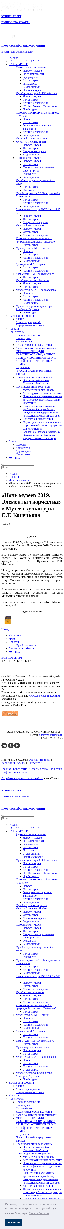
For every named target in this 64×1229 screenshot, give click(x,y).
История (21, 444)
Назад (5, 629)
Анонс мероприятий (28, 322)
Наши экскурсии (33, 90)
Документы (23, 447)
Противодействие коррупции (33, 386)
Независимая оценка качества (34, 344)
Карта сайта (20, 768)
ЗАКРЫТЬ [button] (13, 1222)
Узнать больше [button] (39, 1213)
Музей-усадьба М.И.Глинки (32, 248)
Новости (28, 119)
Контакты (14, 457)
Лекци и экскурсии (34, 151)
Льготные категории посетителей (36, 347)
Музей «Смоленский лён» (31, 141)
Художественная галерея (31, 67)
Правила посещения (28, 335)
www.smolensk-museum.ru (44, 695)
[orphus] (10, 716)
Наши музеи (23, 338)
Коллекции (8, 762)
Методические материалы (38, 389)
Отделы (33, 759)
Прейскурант (31, 109)
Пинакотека (30, 83)
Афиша (20, 318)
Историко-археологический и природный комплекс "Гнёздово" (36, 240)
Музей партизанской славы (32, 280)
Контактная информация (38, 418)
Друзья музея (23, 451)
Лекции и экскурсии (35, 102)
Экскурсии (29, 173)
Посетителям (16, 331)
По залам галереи (33, 73)
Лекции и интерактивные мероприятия (38, 169)
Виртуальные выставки (30, 325)
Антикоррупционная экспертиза (42, 393)
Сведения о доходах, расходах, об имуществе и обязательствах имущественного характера (42, 435)
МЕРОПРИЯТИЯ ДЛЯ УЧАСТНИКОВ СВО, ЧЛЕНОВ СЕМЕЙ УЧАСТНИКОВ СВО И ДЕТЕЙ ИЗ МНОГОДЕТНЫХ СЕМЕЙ (36, 358)
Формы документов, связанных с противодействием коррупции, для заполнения (42, 425)
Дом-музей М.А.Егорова (31, 264)
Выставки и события (21, 315)
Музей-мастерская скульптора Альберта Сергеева (34, 308)
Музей (12, 638)
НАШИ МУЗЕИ (18, 64)
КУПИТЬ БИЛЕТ (11, 16)
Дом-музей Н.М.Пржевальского (35, 273)
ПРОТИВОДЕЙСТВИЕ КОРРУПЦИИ (23, 45)
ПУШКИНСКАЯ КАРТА (24, 61)
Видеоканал (23, 367)
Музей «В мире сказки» (30, 225)
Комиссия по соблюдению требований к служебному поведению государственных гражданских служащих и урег (41, 410)
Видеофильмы (31, 86)
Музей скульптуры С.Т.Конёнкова (36, 93)
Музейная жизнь (26, 645)
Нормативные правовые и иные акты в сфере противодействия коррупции (42, 399)
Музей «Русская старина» (31, 138)
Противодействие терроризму (34, 376)
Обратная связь (38, 768)
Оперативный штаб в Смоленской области (36, 382)
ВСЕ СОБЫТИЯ (11, 657)
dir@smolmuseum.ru (51, 734)
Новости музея (32, 96)
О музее (13, 441)
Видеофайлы (30, 302)
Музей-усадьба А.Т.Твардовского (36, 289)
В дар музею (30, 77)
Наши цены (23, 454)
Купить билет (24, 341)
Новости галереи (33, 70)
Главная (13, 57)
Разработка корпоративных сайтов (22, 778)
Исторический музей (28, 157)
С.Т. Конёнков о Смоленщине (41, 106)
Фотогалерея (30, 80)
